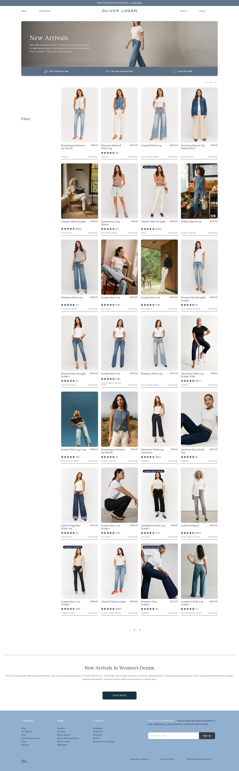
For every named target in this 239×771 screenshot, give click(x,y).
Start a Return (63, 735)
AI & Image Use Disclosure (199, 759)
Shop (24, 11)
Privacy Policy (167, 759)
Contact (61, 728)
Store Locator (64, 741)
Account (61, 731)
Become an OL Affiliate (104, 741)
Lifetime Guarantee (30, 738)
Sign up (207, 735)
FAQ (23, 735)
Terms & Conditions (139, 759)
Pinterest (97, 735)
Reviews (25, 745)
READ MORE (119, 695)
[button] (108, 153)
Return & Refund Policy (68, 738)
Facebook (97, 731)
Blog (23, 741)
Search (183, 11)
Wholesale (62, 745)
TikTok (96, 738)
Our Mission (45, 11)
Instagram (98, 728)
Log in (202, 11)
